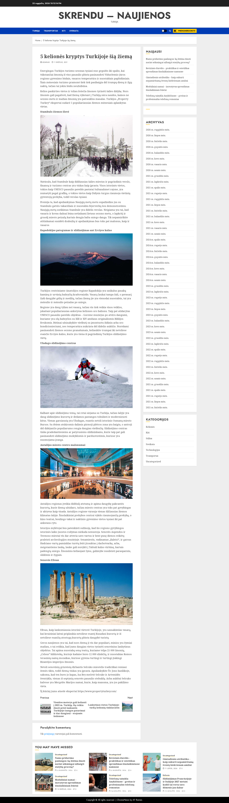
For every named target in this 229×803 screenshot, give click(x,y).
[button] (170, 30)
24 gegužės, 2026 (118, 791)
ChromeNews (123, 799)
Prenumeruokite (186, 30)
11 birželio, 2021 (60, 62)
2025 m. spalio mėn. (156, 187)
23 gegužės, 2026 (172, 791)
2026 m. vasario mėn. (156, 164)
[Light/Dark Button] (164, 30)
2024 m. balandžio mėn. (158, 262)
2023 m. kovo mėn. (155, 326)
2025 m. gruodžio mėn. (157, 175)
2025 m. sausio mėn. (156, 233)
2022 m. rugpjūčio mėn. (158, 361)
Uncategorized (153, 461)
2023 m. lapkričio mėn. (157, 291)
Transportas (51, 30)
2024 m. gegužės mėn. (157, 257)
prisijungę (49, 733)
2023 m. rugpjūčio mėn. (158, 303)
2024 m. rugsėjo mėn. (157, 245)
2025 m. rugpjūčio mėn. (158, 199)
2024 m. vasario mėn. (156, 274)
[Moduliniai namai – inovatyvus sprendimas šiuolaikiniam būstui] (44, 783)
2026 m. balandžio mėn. (158, 152)
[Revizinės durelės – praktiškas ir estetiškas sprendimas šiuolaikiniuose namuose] (98, 762)
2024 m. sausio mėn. (156, 280)
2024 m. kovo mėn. (155, 268)
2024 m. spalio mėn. (156, 239)
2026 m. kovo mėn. (155, 158)
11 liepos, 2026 (171, 769)
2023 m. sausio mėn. (156, 332)
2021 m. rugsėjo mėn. (157, 395)
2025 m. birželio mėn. (157, 210)
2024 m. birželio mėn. (157, 251)
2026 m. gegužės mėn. (157, 147)
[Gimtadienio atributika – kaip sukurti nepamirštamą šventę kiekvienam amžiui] (152, 762)
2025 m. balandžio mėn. (158, 216)
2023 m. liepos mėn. (156, 309)
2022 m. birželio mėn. (157, 367)
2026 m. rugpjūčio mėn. (158, 129)
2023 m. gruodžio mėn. (157, 286)
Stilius (149, 438)
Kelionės (150, 426)
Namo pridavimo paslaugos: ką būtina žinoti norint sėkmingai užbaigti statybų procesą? (70, 762)
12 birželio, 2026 (64, 789)
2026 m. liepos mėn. (156, 135)
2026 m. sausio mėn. (156, 170)
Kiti (63, 30)
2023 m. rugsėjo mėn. (157, 297)
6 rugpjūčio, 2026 (64, 771)
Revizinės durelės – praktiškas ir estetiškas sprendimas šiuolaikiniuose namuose (124, 762)
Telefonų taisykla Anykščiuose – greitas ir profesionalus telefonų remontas (122, 783)
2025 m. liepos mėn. (156, 204)
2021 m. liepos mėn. (156, 401)
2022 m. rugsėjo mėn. (157, 355)
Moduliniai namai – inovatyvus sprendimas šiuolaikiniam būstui (68, 782)
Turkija (36, 30)
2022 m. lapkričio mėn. (157, 343)
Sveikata (73, 30)
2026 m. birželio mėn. (157, 141)
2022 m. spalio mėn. (156, 349)
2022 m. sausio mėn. (156, 378)
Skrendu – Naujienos (114, 15)
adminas (46, 62)
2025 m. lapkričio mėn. (157, 181)
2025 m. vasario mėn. (156, 228)
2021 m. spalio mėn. (156, 390)
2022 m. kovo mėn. (155, 372)
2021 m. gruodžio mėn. (157, 384)
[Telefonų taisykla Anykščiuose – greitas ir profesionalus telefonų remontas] (98, 783)
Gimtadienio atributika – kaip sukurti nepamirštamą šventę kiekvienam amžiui (167, 79)
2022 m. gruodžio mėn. (157, 338)
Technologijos (153, 450)
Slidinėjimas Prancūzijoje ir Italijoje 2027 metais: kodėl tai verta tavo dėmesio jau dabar (177, 783)
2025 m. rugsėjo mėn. (157, 193)
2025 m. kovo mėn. (155, 222)
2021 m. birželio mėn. (157, 407)
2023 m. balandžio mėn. (158, 320)
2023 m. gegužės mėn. (157, 314)
